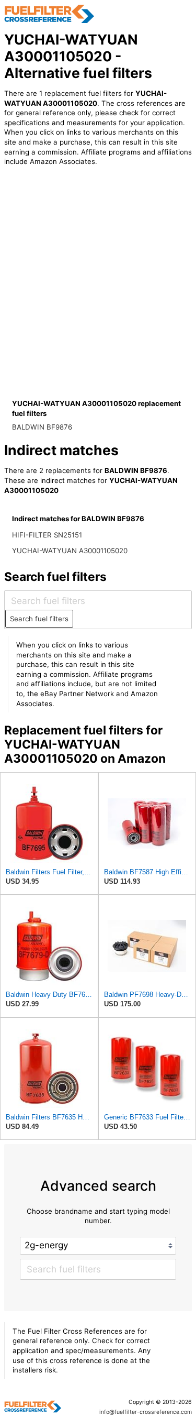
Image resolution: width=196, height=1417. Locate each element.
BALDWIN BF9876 (42, 427)
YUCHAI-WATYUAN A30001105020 (70, 550)
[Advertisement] (98, 294)
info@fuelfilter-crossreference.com (145, 1412)
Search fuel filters (39, 618)
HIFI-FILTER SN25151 (47, 535)
